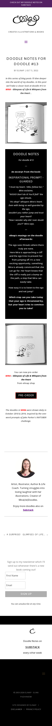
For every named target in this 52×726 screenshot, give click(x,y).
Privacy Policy (33, 709)
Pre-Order (26, 395)
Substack (28, 510)
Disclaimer (16, 709)
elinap (20, 70)
